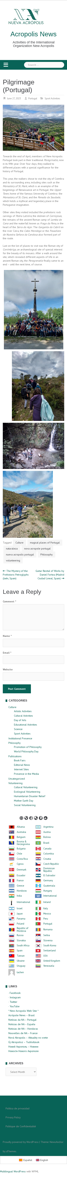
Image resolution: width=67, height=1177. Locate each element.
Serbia (46, 935)
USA (45, 956)
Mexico (47, 913)
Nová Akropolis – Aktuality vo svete (28, 1037)
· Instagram (14, 997)
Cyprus (20, 864)
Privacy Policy (13, 1117)
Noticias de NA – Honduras (23, 1028)
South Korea (49, 945)
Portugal (32, 98)
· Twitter (12, 1002)
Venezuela (48, 966)
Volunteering (15, 783)
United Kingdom (51, 961)
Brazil (46, 843)
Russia (20, 935)
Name (7, 636)
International (50, 896)
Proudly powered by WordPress (21, 1142)
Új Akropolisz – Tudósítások (23, 1042)
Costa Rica (22, 859)
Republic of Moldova (22, 929)
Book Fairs (19, 760)
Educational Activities (25, 724)
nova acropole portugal (37, 548)
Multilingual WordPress (13, 1171)
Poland (20, 923)
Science (18, 729)
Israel (20, 908)
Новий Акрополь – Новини (23, 1046)
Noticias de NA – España (21, 1024)
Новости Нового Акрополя (23, 1051)
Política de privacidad (17, 1108)
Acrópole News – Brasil (21, 1015)
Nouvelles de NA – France (23, 1033)
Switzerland (49, 950)
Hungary (47, 891)
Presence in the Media (26, 773)
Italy (45, 908)
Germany (48, 880)
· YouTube (14, 1006)
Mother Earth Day (23, 800)
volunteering (13, 560)
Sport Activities (52, 98)
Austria (47, 832)
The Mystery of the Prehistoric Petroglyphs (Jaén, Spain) (16, 574)
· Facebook (14, 993)
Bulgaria (21, 848)
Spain (20, 950)
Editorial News (22, 765)
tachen (20, 972)
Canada (47, 848)
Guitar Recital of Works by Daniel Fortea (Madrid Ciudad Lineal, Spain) (50, 574)
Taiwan (21, 956)
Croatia (47, 859)
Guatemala (49, 885)
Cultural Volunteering (25, 787)
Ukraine (21, 961)
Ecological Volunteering (27, 791)
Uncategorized (16, 778)
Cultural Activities (23, 715)
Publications (15, 756)
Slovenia (47, 940)
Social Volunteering (25, 805)
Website (8, 669)
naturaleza (12, 548)
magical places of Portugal (45, 542)
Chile (19, 853)
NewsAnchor (56, 1142)
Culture (19, 542)
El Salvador (49, 875)
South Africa (23, 945)
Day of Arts (20, 720)
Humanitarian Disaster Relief (29, 796)
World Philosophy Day (26, 751)
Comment (9, 601)
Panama (21, 918)
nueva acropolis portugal (20, 554)
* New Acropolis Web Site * (23, 1010)
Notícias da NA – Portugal (22, 1019)
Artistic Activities (23, 711)
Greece (20, 885)
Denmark (21, 869)
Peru (45, 918)
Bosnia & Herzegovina (23, 843)
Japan (20, 913)
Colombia (48, 853)
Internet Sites (21, 769)
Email (7, 652)
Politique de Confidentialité (21, 1126)
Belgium (21, 837)
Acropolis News (33, 34)
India (19, 896)
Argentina (48, 827)
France (20, 880)
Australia (21, 832)
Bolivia (47, 837)
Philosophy (46, 554)
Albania (21, 827)
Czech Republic (51, 864)
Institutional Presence (20, 738)
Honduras (22, 891)
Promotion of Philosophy (28, 747)
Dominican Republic (49, 870)
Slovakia (21, 940)
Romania (47, 929)
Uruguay (21, 966)
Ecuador (21, 875)
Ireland (47, 902)
